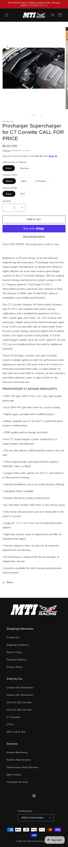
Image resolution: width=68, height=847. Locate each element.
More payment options (34, 236)
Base (9, 194)
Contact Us (13, 637)
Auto (8, 168)
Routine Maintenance (19, 759)
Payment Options (16, 659)
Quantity (6, 201)
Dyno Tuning (14, 774)
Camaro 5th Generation (20, 687)
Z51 (24, 194)
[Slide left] (26, 115)
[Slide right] (41, 115)
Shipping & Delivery (18, 645)
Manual (26, 169)
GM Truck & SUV (16, 731)
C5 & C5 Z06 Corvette (19, 702)
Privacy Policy (14, 667)
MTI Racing (28, 841)
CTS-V (10, 724)
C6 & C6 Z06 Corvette (19, 709)
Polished (42, 182)
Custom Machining (17, 752)
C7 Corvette (13, 717)
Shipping (6, 150)
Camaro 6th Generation (20, 695)
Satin (26, 182)
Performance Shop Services (22, 767)
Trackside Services (17, 782)
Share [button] (9, 582)
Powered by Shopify (43, 841)
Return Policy (14, 652)
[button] (6, 15)
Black (9, 181)
